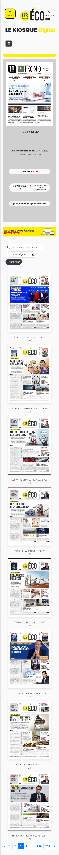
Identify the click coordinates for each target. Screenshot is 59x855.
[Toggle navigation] (9, 44)
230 (39, 846)
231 (47, 846)
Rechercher (14, 262)
